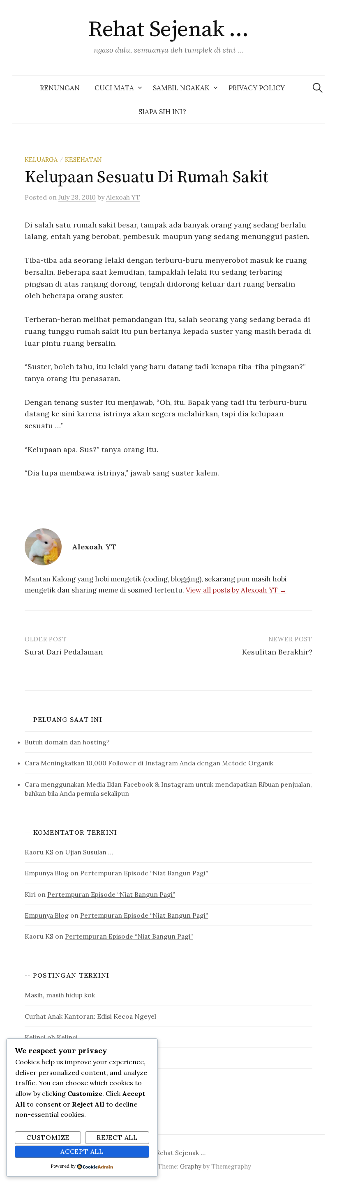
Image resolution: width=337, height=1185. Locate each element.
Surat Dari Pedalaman (64, 652)
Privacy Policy (257, 87)
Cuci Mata (114, 87)
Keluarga (41, 159)
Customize (47, 1137)
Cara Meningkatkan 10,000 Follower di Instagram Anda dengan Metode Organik (149, 763)
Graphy (190, 1166)
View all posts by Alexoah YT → (236, 590)
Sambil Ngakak (181, 87)
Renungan (60, 87)
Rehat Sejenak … (168, 30)
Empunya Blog (47, 873)
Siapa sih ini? (162, 111)
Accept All (82, 1151)
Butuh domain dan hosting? (67, 742)
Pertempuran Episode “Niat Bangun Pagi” (144, 873)
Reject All (117, 1137)
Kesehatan (83, 159)
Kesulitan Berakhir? (277, 652)
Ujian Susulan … (89, 852)
